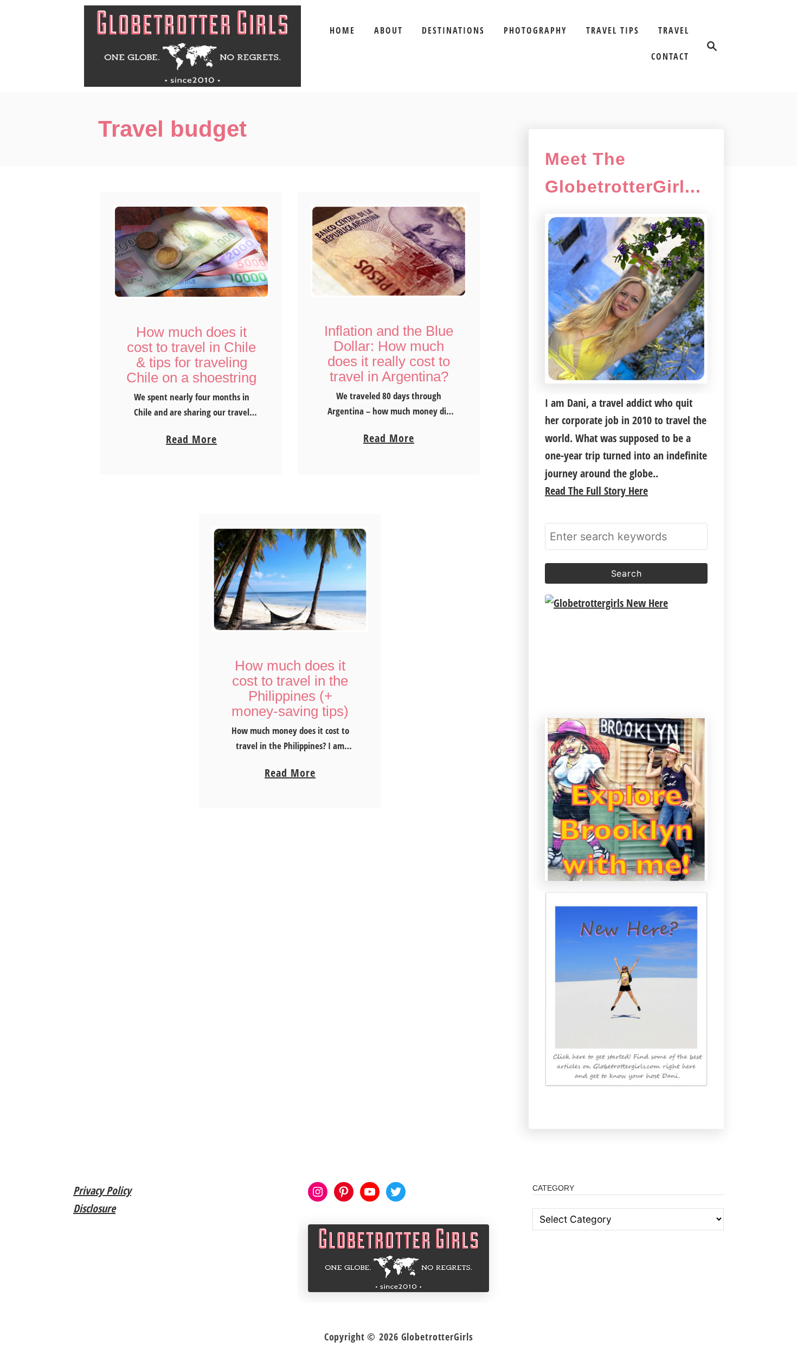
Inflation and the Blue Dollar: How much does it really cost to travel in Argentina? (388, 354)
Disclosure (94, 1208)
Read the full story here (596, 490)
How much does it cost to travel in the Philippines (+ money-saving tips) (290, 688)
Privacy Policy (102, 1190)
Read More (191, 440)
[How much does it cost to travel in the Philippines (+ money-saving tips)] (290, 580)
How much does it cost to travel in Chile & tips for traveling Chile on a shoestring (191, 355)
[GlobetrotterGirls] (192, 46)
